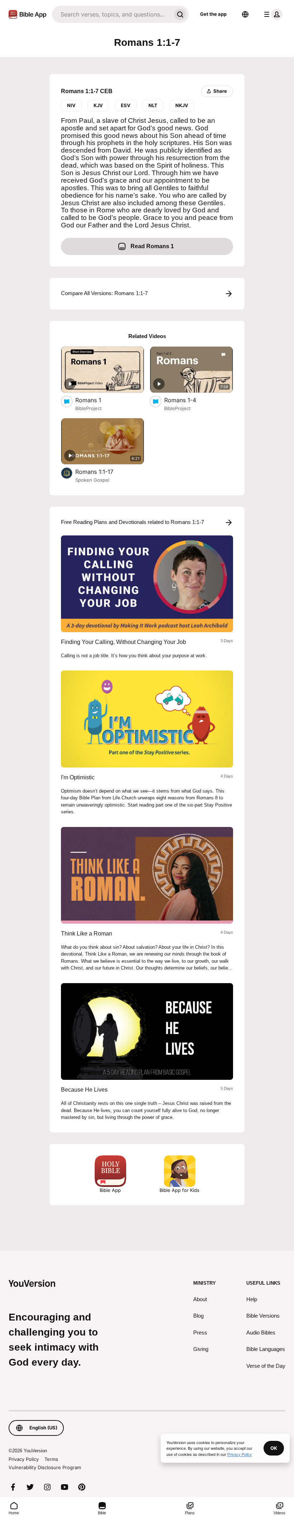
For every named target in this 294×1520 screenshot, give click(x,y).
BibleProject (88, 408)
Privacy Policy (24, 1459)
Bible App (110, 1190)
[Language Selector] (245, 14)
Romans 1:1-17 (101, 471)
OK (273, 1448)
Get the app (213, 14)
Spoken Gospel (92, 480)
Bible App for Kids (179, 1190)
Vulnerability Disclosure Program (45, 1467)
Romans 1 (94, 400)
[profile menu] (271, 14)
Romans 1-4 (187, 400)
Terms (51, 1459)
